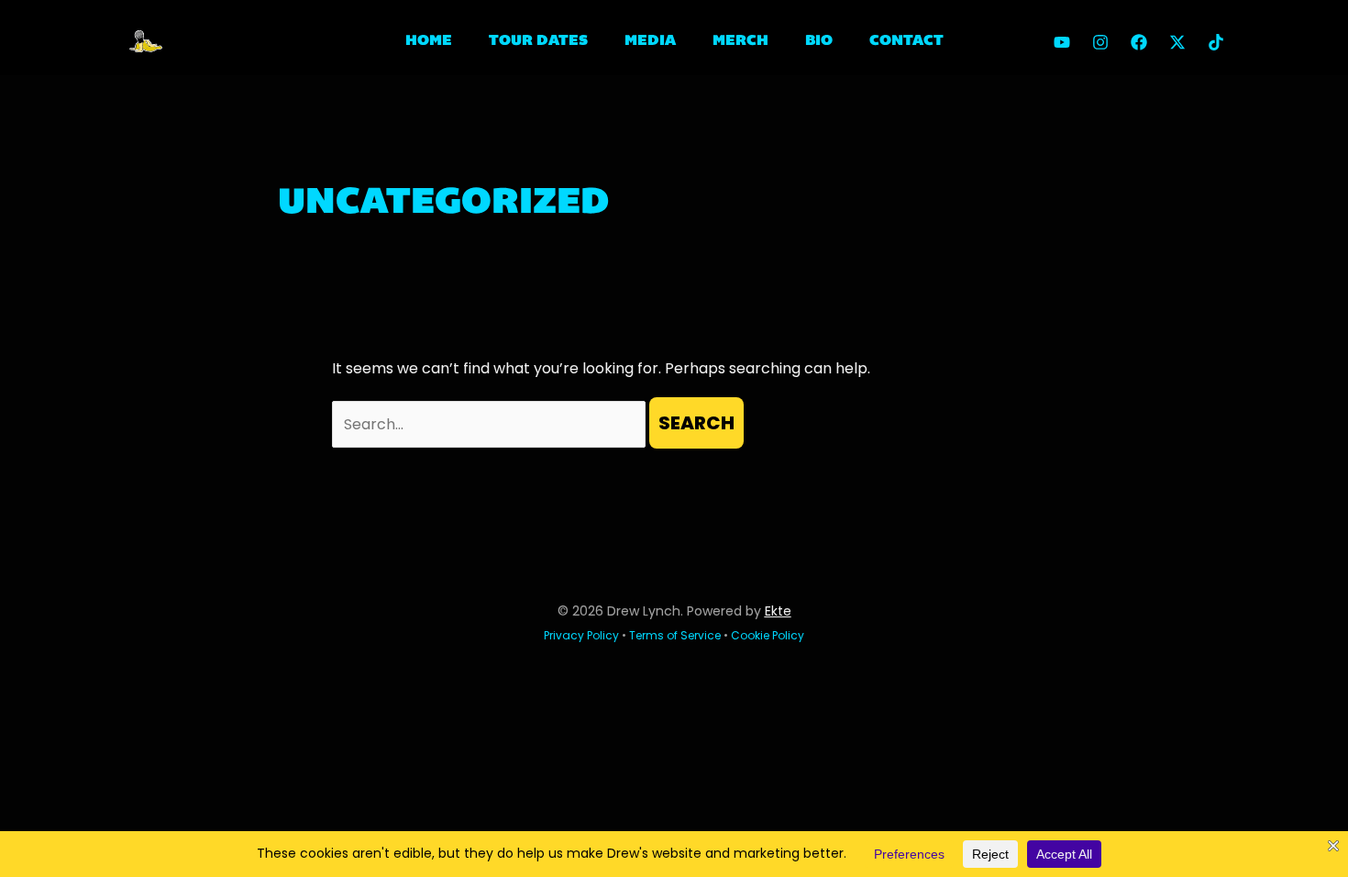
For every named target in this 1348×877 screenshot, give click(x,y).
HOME (428, 41)
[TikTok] (1216, 42)
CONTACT (906, 41)
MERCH (740, 41)
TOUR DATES (538, 41)
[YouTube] (1062, 42)
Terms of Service (675, 635)
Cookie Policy (767, 635)
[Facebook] (1139, 42)
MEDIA (650, 41)
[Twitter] (1177, 42)
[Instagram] (1100, 42)
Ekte (778, 611)
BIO (819, 41)
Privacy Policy (581, 635)
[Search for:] (490, 424)
